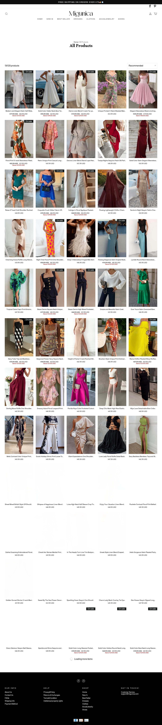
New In (50, 19)
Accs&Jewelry (106, 19)
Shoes (121, 19)
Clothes (91, 19)
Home (40, 19)
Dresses (78, 19)
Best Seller (63, 19)
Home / (76, 42)
